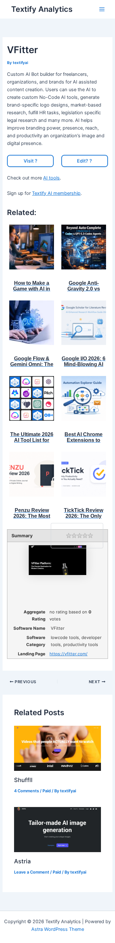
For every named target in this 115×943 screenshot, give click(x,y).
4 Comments (26, 790)
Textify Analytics (42, 9)
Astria (22, 861)
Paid (46, 790)
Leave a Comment (31, 872)
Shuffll (23, 779)
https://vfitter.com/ (69, 653)
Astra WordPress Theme (57, 929)
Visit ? (30, 161)
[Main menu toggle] (102, 9)
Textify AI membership (56, 193)
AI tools (51, 178)
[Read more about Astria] (57, 829)
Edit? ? (84, 161)
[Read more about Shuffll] (57, 748)
